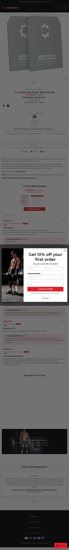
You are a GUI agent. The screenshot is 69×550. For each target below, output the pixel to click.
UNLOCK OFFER (45, 289)
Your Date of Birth (33, 273)
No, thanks (45, 298)
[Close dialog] (65, 250)
